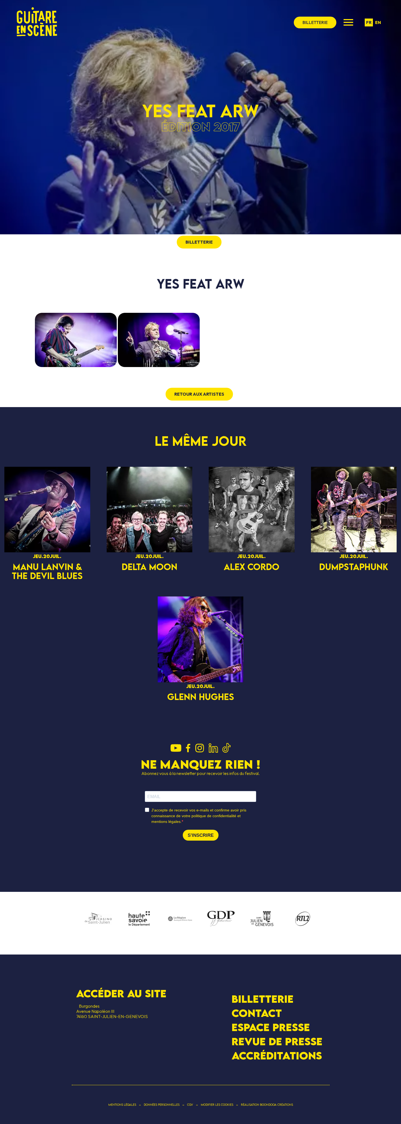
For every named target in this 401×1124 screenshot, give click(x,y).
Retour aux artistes (199, 394)
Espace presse (271, 1027)
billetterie (315, 22)
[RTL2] (302, 919)
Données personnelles (161, 1104)
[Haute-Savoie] (139, 918)
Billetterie (263, 998)
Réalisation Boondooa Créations (267, 1104)
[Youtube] (175, 748)
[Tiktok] (226, 748)
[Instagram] (199, 748)
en (378, 22)
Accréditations (277, 1055)
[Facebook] (188, 748)
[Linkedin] (213, 748)
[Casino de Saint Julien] (98, 919)
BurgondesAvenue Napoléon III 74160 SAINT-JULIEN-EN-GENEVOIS (112, 1011)
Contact (257, 1013)
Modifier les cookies (217, 1104)
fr (369, 22)
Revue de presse (277, 1041)
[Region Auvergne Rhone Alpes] (180, 919)
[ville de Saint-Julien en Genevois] (262, 919)
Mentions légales (122, 1104)
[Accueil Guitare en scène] (36, 22)
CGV (190, 1104)
